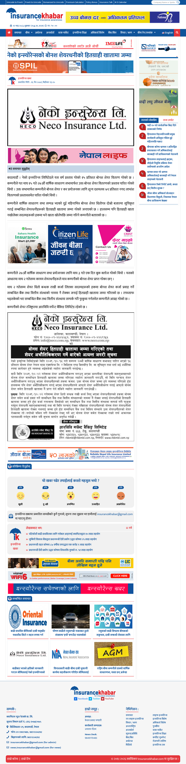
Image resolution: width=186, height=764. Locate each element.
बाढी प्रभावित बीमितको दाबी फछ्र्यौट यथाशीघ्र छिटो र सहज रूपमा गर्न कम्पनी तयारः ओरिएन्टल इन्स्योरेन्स (28, 635)
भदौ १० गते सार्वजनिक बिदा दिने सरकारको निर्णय (161, 127)
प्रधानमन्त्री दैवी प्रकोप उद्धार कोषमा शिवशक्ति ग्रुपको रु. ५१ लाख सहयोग (61, 550)
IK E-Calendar (121, 2)
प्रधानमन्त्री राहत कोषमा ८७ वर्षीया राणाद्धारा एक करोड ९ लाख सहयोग (60, 545)
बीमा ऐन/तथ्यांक (145, 33)
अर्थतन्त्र (38, 33)
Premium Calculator (75, 2)
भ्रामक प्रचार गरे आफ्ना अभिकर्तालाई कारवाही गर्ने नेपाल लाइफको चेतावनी (161, 175)
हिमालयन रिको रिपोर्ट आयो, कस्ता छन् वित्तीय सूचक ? (162, 186)
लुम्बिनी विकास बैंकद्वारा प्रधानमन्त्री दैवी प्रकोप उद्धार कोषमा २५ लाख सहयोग (63, 539)
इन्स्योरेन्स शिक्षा (80, 33)
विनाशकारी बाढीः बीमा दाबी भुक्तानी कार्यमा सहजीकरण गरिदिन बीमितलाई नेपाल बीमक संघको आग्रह (71, 672)
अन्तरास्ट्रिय (131, 726)
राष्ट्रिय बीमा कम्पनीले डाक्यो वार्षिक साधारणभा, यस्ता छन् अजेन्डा (113, 670)
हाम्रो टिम (25, 758)
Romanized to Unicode (53, 2)
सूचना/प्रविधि (131, 734)
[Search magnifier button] (178, 2)
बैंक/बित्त (112, 33)
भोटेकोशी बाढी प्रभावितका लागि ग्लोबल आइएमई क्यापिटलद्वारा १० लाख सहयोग (64, 534)
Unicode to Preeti (15, 2)
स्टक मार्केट (63, 33)
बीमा (27, 33)
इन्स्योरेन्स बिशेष (160, 719)
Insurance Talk (106, 2)
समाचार (17, 33)
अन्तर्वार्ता (50, 33)
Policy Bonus (91, 2)
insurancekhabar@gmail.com (115, 514)
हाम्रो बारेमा (12, 758)
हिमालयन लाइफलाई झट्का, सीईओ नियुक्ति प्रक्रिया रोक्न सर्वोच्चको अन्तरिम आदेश (160, 163)
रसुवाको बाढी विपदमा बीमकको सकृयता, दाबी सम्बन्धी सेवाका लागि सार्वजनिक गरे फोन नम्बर (113, 635)
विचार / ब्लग (126, 33)
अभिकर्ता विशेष (97, 33)
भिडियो (129, 745)
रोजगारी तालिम (159, 741)
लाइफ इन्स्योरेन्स (160, 715)
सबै (130, 528)
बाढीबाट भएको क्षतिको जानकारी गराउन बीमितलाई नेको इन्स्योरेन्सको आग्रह (28, 672)
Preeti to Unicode (33, 2)
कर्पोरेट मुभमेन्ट (159, 737)
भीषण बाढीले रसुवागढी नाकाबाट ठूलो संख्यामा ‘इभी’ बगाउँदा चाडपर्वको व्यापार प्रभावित (71, 635)
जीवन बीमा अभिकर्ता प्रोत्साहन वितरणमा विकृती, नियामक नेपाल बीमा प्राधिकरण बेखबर (162, 197)
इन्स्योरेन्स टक (159, 745)
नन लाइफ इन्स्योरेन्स (135, 719)
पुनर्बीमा (156, 726)
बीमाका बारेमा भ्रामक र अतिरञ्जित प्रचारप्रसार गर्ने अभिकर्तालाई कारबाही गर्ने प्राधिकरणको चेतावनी (162, 150)
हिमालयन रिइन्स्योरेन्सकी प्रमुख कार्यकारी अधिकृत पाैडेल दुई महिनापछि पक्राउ (161, 138)
